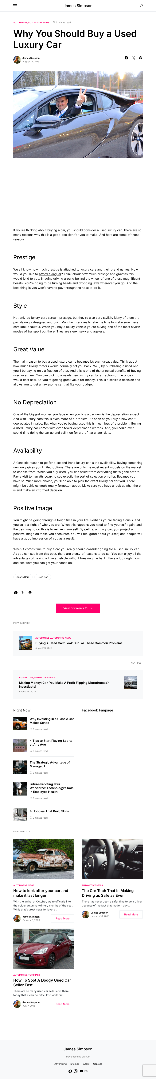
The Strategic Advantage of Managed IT (50, 764)
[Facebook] (70, 1071)
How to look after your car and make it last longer (40, 893)
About (86, 1063)
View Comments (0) (75, 608)
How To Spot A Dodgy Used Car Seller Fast (42, 982)
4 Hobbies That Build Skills (49, 811)
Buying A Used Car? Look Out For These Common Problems (79, 643)
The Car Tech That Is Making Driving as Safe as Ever (108, 893)
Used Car (43, 577)
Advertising (60, 1063)
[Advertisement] (78, 192)
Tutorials (34, 975)
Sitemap (74, 1063)
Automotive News (38, 22)
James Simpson (78, 5)
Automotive (20, 22)
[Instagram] (75, 1071)
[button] (15, 5)
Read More (62, 918)
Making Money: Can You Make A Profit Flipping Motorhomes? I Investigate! (64, 684)
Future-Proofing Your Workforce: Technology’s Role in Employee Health (51, 788)
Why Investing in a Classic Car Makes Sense (52, 721)
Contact (97, 1063)
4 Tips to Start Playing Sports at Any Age (51, 742)
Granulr (86, 1056)
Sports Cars (23, 577)
